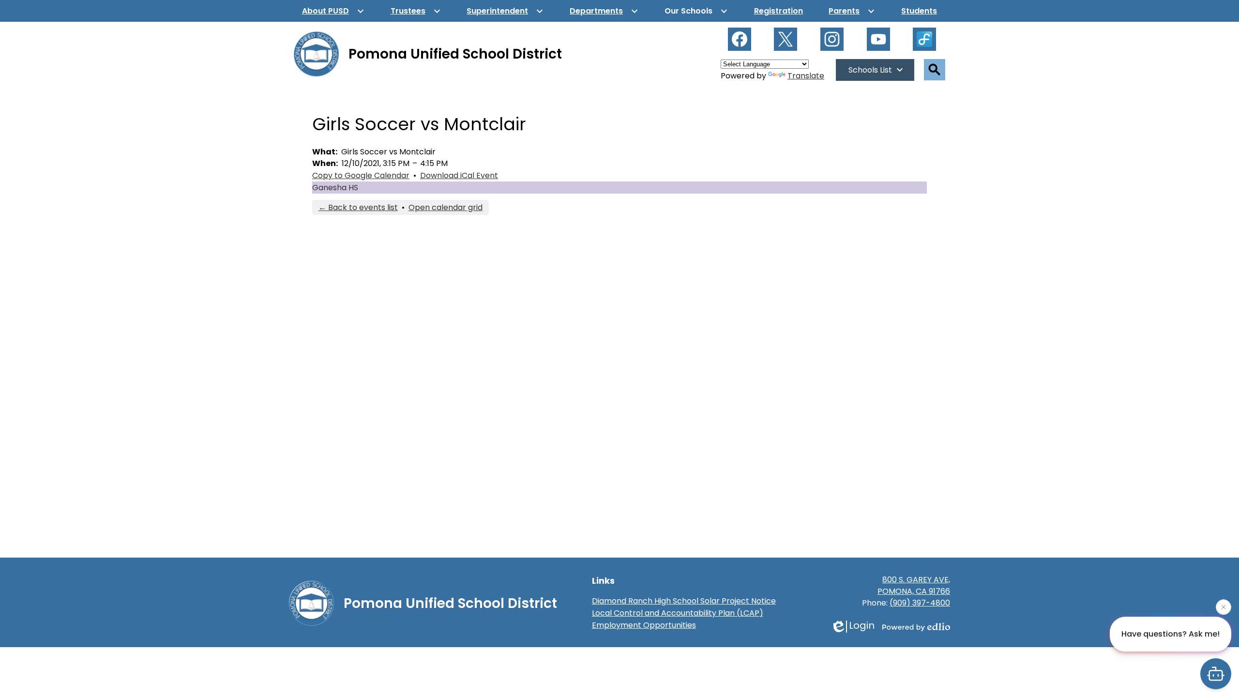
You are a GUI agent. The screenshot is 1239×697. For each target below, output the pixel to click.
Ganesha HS (335, 187)
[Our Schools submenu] (696, 11)
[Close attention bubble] (1223, 606)
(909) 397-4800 (920, 602)
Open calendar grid (445, 207)
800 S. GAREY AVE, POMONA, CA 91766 (913, 585)
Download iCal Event (459, 175)
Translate (805, 75)
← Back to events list (358, 207)
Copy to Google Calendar (360, 175)
